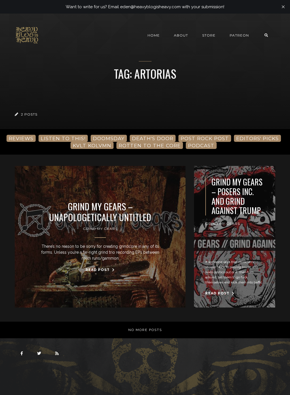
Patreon (239, 35)
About (181, 35)
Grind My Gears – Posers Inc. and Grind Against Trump (237, 196)
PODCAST (201, 145)
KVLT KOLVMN (92, 145)
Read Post (98, 270)
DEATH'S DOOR (152, 138)
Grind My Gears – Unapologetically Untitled (100, 212)
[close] (283, 6)
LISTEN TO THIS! (63, 138)
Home (154, 35)
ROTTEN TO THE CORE (150, 145)
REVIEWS (21, 138)
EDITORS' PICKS (257, 138)
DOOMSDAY (109, 138)
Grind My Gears (100, 229)
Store (209, 35)
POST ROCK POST (205, 138)
